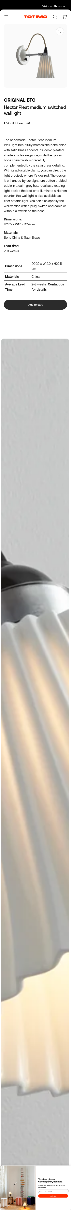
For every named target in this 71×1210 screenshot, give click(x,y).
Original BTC (19, 100)
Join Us (53, 1196)
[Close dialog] (69, 1167)
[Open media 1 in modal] (60, 31)
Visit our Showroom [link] (54, 6)
